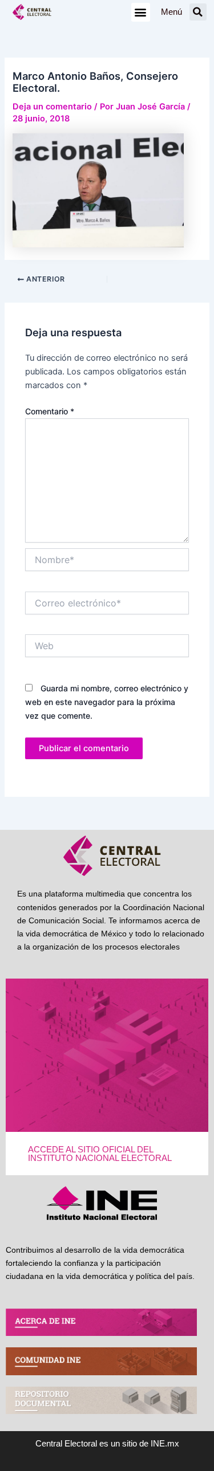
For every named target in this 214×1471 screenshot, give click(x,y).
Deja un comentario (52, 106)
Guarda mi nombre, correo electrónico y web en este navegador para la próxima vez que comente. (106, 701)
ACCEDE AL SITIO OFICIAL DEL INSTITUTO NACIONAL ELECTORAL (100, 1154)
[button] (140, 12)
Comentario (49, 411)
